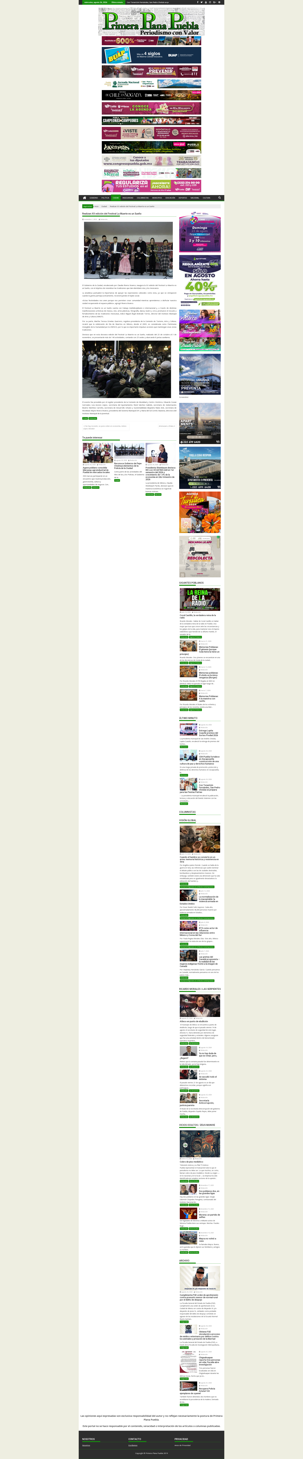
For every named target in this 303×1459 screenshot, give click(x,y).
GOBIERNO (94, 198)
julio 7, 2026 (205, 951)
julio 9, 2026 (205, 922)
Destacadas (92, 418)
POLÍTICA (105, 198)
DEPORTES (183, 198)
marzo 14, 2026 (206, 667)
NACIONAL (195, 198)
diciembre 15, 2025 (207, 1209)
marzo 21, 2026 (206, 641)
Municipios (183, 747)
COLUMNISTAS (143, 198)
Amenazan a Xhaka (166, 426)
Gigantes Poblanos (195, 637)
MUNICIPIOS (157, 198)
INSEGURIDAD (128, 198)
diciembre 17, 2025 (207, 1185)
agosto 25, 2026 (186, 1018)
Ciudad (85, 418)
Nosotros (86, 1445)
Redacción (103, 219)
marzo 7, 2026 (205, 690)
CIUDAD (116, 198)
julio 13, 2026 (186, 854)
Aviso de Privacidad (182, 1445)
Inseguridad (184, 1322)
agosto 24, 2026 (206, 1048)
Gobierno (96, 487)
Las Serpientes (194, 1043)
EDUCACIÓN (170, 198)
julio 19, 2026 (186, 612)
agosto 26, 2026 (90, 465)
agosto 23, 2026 (206, 1071)
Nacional (158, 494)
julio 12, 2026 (205, 891)
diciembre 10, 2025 (207, 1233)
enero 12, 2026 (186, 1159)
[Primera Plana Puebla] (84, 197)
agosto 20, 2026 (206, 1095)
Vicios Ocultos (193, 1181)
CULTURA (206, 198)
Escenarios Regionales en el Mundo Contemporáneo (197, 887)
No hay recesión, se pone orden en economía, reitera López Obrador (104, 427)
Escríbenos (132, 1445)
